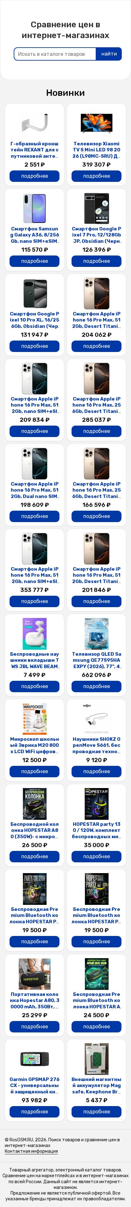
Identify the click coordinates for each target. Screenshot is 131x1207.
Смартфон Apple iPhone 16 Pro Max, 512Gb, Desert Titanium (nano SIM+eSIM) (96, 323)
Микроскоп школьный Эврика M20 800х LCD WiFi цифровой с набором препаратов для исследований (34, 754)
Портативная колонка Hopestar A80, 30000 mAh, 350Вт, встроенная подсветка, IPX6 (34, 1006)
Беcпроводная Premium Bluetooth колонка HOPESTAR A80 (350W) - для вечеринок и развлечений (96, 1009)
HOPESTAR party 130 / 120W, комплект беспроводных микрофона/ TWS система (96, 836)
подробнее (34, 176)
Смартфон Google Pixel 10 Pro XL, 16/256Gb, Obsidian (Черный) (34, 323)
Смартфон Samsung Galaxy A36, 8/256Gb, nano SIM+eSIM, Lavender (34, 238)
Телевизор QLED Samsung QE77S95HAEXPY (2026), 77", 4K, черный (96, 663)
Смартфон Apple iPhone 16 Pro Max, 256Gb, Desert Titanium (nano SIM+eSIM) (96, 408)
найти (109, 54)
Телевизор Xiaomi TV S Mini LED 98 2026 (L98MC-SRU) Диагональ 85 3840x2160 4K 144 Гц (96, 156)
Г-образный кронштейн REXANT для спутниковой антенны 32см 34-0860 (34, 153)
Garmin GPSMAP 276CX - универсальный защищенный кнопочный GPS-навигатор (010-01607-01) (34, 1095)
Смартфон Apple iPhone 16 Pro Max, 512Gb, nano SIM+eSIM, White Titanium (35, 408)
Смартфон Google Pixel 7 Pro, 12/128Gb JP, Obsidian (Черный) (96, 238)
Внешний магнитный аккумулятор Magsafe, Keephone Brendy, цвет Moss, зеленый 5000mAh (96, 1092)
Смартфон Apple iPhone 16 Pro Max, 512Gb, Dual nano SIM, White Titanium (35, 493)
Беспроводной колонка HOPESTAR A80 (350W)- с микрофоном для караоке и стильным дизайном (34, 839)
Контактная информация (31, 1151)
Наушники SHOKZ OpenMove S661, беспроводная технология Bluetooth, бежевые (96, 751)
